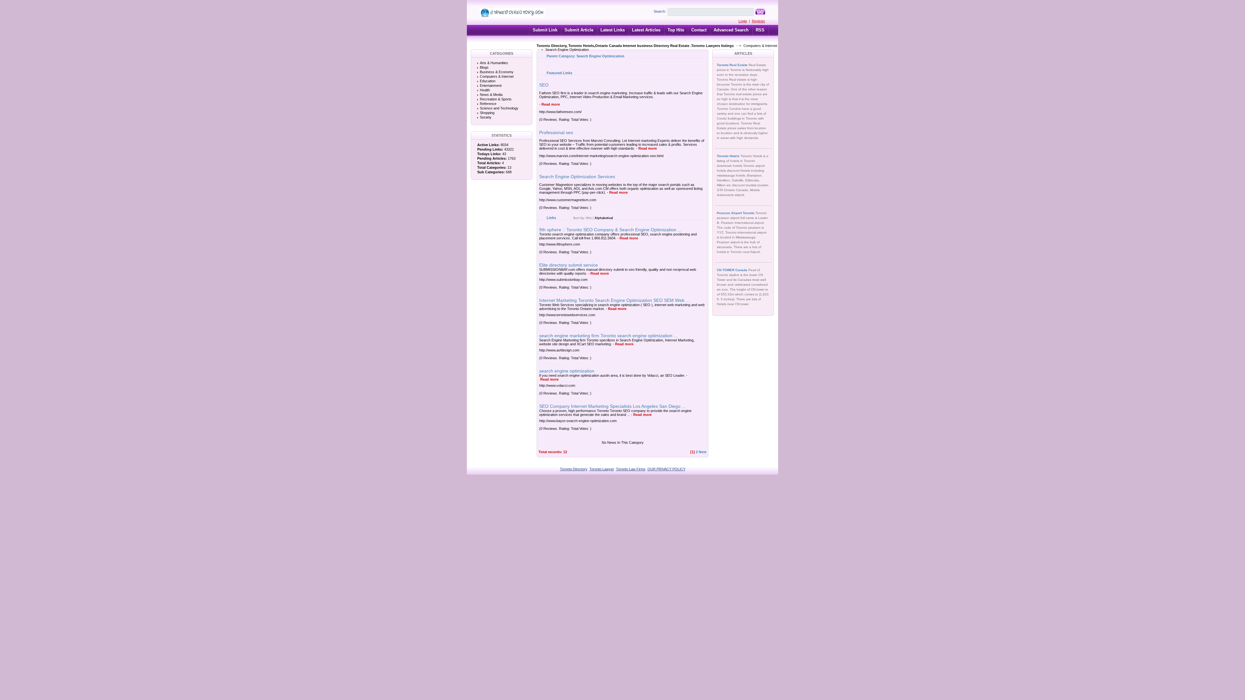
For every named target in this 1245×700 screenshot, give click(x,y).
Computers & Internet (760, 46)
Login (743, 21)
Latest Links (612, 30)
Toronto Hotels (729, 156)
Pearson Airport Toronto (736, 213)
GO (760, 11)
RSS (760, 30)
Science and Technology (499, 108)
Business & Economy (497, 72)
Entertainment (491, 85)
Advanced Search (731, 30)
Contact (698, 30)
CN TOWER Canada (732, 270)
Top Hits (676, 30)
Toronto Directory (573, 469)
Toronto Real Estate (733, 65)
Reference (488, 104)
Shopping (487, 113)
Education (487, 81)
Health (485, 90)
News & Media (491, 95)
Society (486, 117)
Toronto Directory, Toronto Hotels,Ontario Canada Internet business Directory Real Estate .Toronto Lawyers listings (635, 46)
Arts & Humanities (494, 63)
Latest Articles (646, 30)
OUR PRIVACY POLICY (666, 469)
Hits (589, 218)
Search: (660, 11)
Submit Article (578, 30)
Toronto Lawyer (601, 469)
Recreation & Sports (496, 99)
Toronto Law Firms (631, 469)
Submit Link (545, 30)
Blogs (484, 67)
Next (702, 452)
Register (758, 21)
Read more (550, 104)
